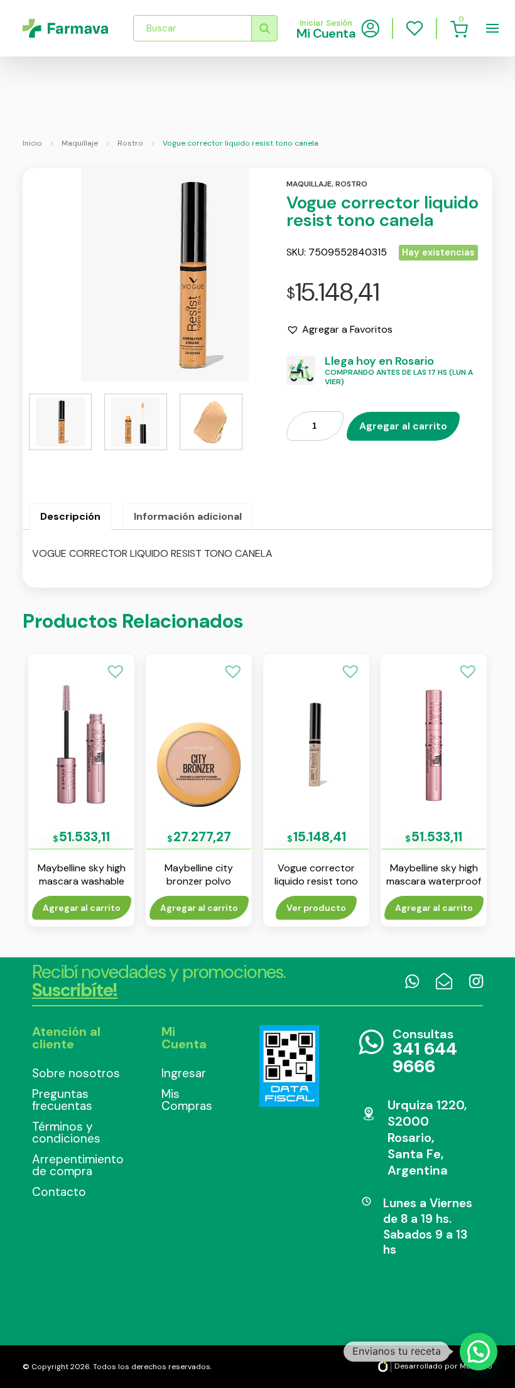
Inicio (32, 143)
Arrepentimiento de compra (78, 1165)
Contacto (59, 1192)
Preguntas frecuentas (62, 1100)
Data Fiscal (289, 1066)
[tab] (70, 516)
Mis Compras (186, 1100)
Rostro (130, 143)
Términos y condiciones (66, 1132)
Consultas (425, 1052)
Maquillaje (80, 143)
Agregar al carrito (403, 426)
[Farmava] (65, 28)
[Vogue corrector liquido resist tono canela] (136, 274)
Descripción (70, 516)
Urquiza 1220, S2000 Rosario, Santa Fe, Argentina (427, 1137)
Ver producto (316, 907)
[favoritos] (414, 28)
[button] (339, 329)
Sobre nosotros (76, 1073)
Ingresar (183, 1073)
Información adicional (188, 516)
